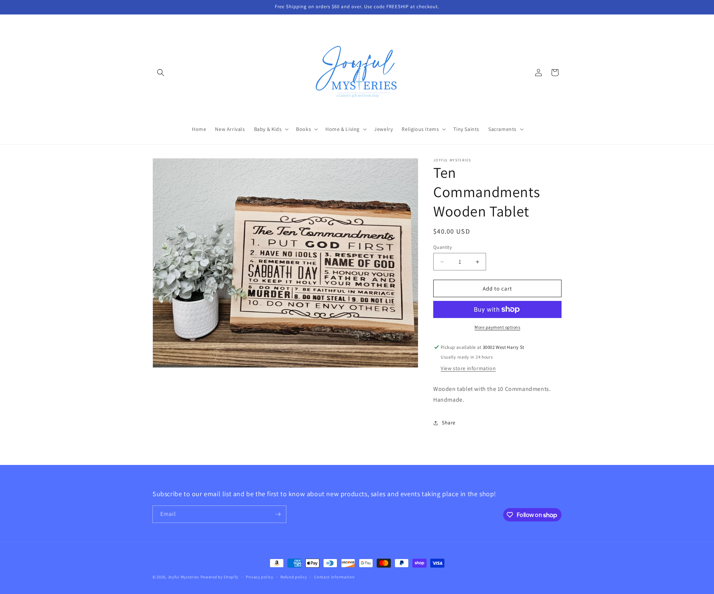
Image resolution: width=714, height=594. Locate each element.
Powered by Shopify (219, 576)
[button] (160, 72)
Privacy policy (259, 576)
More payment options (497, 327)
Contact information (334, 576)
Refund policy (293, 576)
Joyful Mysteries (183, 576)
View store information (468, 368)
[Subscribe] (278, 514)
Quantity (442, 247)
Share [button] (449, 422)
